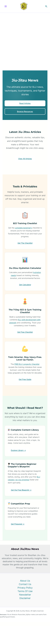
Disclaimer (25, 598)
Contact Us (25, 584)
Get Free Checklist (25, 332)
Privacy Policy (25, 587)
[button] (46, 6)
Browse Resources (25, 111)
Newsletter (25, 594)
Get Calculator (25, 285)
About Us (25, 580)
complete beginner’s (23, 228)
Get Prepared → (17, 524)
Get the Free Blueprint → (21, 490)
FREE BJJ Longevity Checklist (26, 364)
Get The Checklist (25, 243)
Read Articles (25, 103)
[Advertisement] (25, 39)
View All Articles (25, 159)
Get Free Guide (25, 379)
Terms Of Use (25, 591)
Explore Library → (18, 450)
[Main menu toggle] (6, 6)
